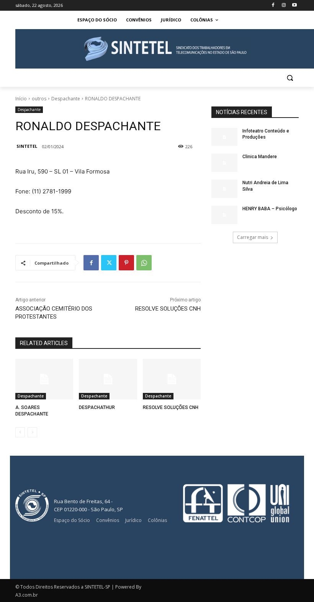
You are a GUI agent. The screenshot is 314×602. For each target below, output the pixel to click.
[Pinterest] (126, 262)
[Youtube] (294, 5)
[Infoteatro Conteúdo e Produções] (224, 137)
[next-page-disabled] (32, 432)
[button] (290, 78)
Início (21, 98)
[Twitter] (108, 262)
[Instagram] (283, 5)
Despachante (65, 98)
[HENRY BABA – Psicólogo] (224, 215)
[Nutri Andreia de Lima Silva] (224, 189)
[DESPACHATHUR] (108, 379)
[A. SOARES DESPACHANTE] (44, 379)
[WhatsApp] (144, 262)
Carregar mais (252, 237)
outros (39, 98)
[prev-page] (20, 432)
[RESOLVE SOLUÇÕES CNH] (172, 379)
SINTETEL (26, 146)
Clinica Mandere (259, 156)
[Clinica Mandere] (224, 163)
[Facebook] (273, 5)
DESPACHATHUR (97, 407)
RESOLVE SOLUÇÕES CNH (168, 308)
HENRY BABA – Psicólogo (269, 208)
